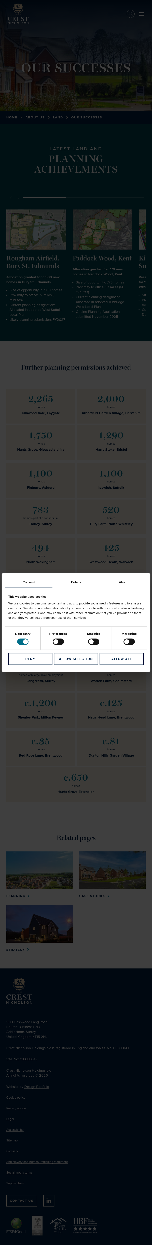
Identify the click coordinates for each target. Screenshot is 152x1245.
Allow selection (76, 659)
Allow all (121, 659)
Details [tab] (76, 582)
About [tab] (123, 582)
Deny (30, 659)
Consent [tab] (29, 582)
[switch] (58, 641)
